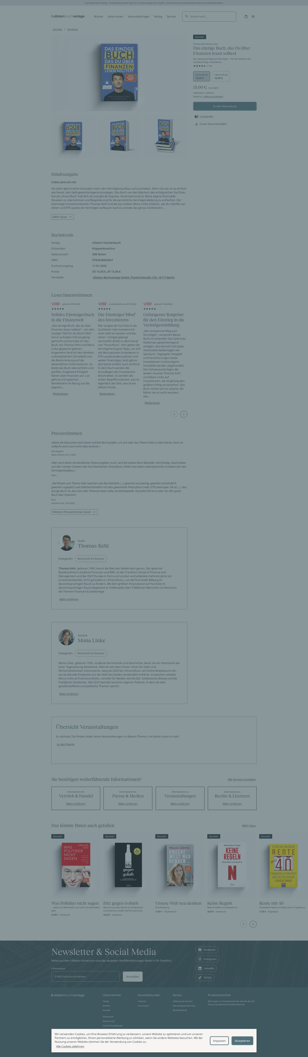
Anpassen (219, 1041)
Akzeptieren (242, 1041)
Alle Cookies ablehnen (70, 1046)
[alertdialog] (154, 1041)
